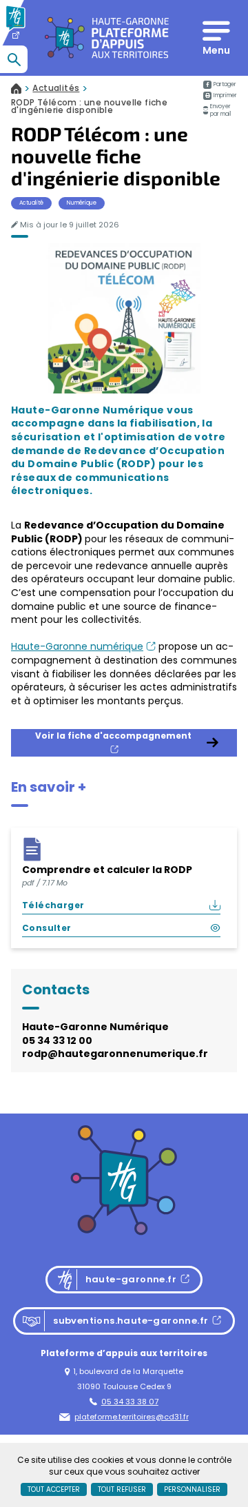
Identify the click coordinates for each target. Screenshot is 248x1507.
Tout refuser (122, 1489)
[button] (220, 96)
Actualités (55, 88)
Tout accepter (54, 1489)
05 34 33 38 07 (129, 1401)
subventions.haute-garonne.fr (115, 1322)
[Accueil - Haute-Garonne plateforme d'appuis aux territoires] (108, 38)
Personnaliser (192, 1489)
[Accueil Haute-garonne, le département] (22, 38)
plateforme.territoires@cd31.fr (131, 1416)
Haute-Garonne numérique (83, 646)
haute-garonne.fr (128, 1281)
